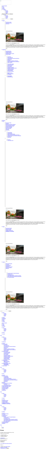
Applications (4, 49)
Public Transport (10, 62)
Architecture (9, 56)
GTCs (5, 448)
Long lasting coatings (11, 274)
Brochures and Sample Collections (11, 124)
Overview (3, 343)
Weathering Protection (11, 68)
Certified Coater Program (9, 230)
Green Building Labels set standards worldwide (14, 275)
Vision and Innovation (9, 263)
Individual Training (8, 229)
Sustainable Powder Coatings (10, 53)
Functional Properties (5, 351)
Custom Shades (10, 132)
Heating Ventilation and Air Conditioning (13, 61)
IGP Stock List (10, 136)
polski (5, 315)
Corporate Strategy (8, 265)
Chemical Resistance (10, 69)
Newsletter (3, 326)
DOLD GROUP (4, 5)
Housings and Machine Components (13, 60)
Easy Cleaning (10, 66)
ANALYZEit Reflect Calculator (10, 125)
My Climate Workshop (11, 277)
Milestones (7, 268)
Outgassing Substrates (11, 67)
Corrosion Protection (10, 64)
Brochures (9, 139)
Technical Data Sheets (9, 126)
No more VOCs (6, 417)
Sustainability (4, 416)
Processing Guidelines (9, 127)
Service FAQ (4, 390)
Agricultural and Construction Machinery (13, 58)
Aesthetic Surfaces (8, 52)
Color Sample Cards (10, 140)
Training (3, 226)
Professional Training (9, 228)
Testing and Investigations (7, 378)
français (7, 12)
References (3, 120)
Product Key (7, 23)
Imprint (3, 448)
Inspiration (7, 123)
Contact (3, 8)
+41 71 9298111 (2, 443)
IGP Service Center (8, 122)
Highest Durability (10, 70)
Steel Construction (10, 57)
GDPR (1, 448)
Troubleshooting (10, 133)
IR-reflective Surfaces (11, 71)
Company (3, 321)
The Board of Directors (9, 266)
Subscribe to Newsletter (3, 447)
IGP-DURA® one (10, 76)
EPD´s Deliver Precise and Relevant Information (14, 276)
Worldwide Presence (9, 267)
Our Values (7, 264)
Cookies (8, 448)
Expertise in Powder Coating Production (13, 273)
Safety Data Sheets (8, 128)
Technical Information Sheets (6, 386)
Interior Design (10, 59)
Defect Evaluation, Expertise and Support (13, 134)
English (7, 10)
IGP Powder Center (8, 22)
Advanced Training (5, 401)
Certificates (7, 129)
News (3, 6)
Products (3, 20)
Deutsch (7, 11)
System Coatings (8, 54)
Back (1, 335)
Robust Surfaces (10, 65)
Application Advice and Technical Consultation (14, 135)
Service (3, 121)
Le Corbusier (9, 74)
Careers (3, 7)
